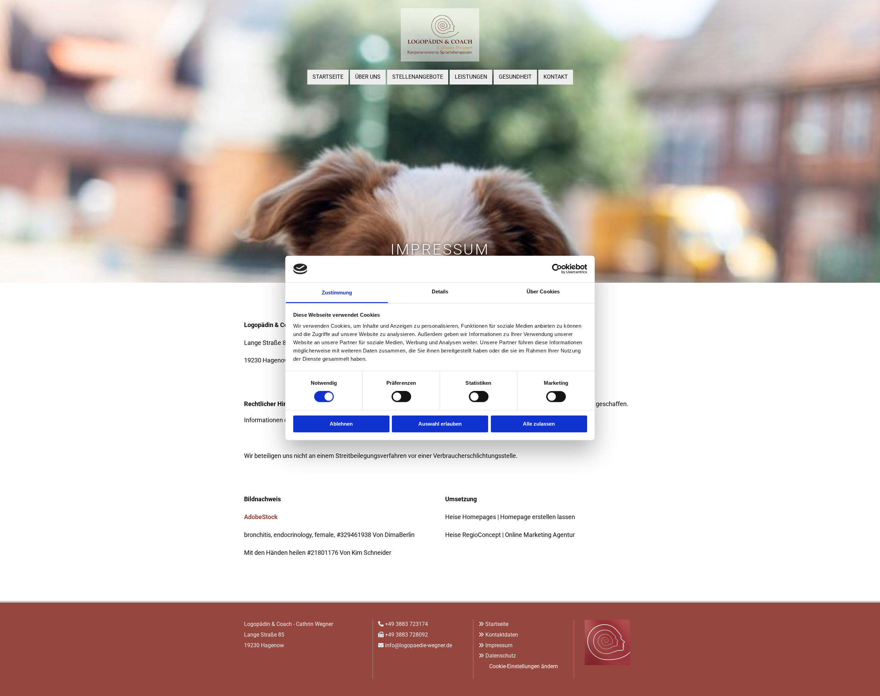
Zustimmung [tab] (337, 292)
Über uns (368, 77)
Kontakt (555, 77)
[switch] (401, 396)
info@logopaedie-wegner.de (418, 645)
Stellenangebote (417, 77)
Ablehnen (341, 424)
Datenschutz (500, 655)
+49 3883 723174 (406, 624)
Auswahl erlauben (440, 424)
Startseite (327, 77)
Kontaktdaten (501, 634)
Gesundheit (515, 77)
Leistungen (471, 77)
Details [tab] (440, 291)
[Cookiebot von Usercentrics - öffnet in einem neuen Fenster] (557, 269)
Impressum (499, 645)
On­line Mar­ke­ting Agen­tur (540, 534)
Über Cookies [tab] (543, 291)
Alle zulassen (539, 424)
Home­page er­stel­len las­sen (537, 516)
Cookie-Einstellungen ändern (523, 666)
